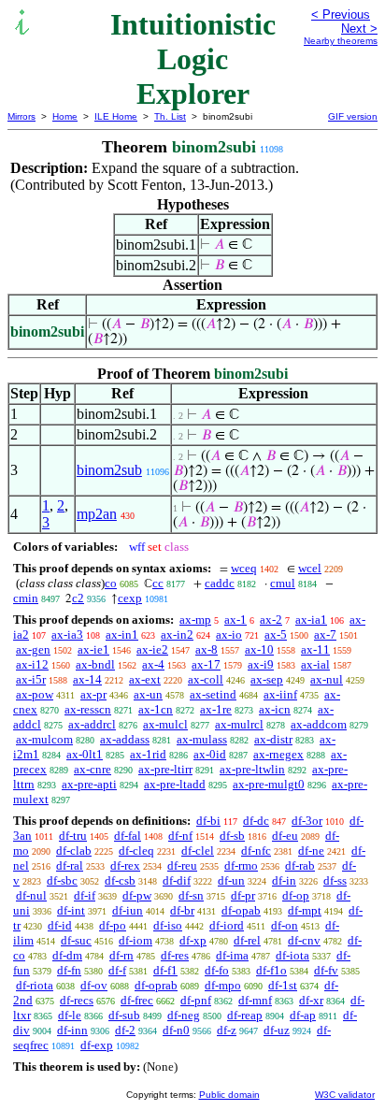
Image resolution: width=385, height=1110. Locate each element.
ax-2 (271, 620)
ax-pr (93, 694)
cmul (282, 583)
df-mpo (223, 985)
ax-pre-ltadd (175, 784)
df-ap (303, 1015)
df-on (284, 925)
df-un (231, 880)
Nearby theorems (341, 41)
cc (158, 583)
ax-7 (325, 634)
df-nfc (256, 850)
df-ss (335, 880)
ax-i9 (261, 664)
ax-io (229, 634)
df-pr (243, 895)
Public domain (229, 1094)
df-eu (285, 836)
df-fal (127, 836)
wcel (309, 568)
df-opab (241, 910)
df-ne (311, 850)
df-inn (72, 1030)
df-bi (208, 821)
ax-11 (315, 649)
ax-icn (275, 709)
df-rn (121, 955)
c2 (78, 598)
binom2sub (109, 470)
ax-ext (145, 679)
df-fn (69, 970)
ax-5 (275, 634)
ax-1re (216, 709)
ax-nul (326, 679)
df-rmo (241, 865)
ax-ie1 (93, 649)
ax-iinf (280, 694)
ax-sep (266, 679)
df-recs (76, 1000)
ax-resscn (87, 709)
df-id (60, 925)
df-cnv (304, 940)
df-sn (191, 895)
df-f (117, 970)
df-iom (135, 940)
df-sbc (62, 880)
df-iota (292, 955)
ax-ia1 (311, 620)
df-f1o (271, 970)
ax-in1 (122, 634)
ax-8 (206, 649)
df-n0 (176, 1030)
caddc (220, 583)
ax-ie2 (152, 649)
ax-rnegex (278, 754)
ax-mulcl (165, 724)
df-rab (300, 865)
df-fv (326, 970)
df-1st (282, 985)
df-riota (34, 985)
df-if (84, 895)
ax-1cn (155, 709)
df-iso (167, 925)
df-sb (232, 836)
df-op (295, 895)
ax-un (148, 694)
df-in (284, 880)
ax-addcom (319, 724)
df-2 (125, 1030)
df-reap (245, 1015)
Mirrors (21, 116)
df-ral (69, 865)
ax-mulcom (44, 739)
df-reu (182, 865)
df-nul (31, 895)
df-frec (137, 1000)
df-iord (226, 925)
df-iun (127, 910)
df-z (226, 1030)
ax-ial (315, 664)
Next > (359, 29)
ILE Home (115, 116)
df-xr (311, 1000)
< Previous (340, 14)
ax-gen (33, 649)
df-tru (73, 836)
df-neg (183, 1015)
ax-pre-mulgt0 (269, 784)
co (111, 583)
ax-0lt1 (84, 754)
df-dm (67, 955)
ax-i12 (32, 664)
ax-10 (259, 649)
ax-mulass (202, 739)
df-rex (125, 865)
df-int (71, 910)
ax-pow (34, 694)
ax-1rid (148, 754)
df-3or (307, 821)
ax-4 (153, 664)
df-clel (197, 850)
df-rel (247, 940)
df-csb (120, 880)
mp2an (97, 514)
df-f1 (165, 970)
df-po (112, 925)
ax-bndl (95, 664)
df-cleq (136, 850)
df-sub (124, 1015)
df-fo (217, 970)
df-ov (93, 985)
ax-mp (195, 620)
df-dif (177, 880)
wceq (244, 568)
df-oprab (156, 985)
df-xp (193, 940)
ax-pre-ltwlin (252, 769)
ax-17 (206, 664)
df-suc (76, 940)
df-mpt (304, 910)
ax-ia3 (67, 634)
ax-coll (205, 679)
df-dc (256, 821)
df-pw (136, 895)
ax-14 (87, 679)
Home (65, 116)
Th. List (170, 116)
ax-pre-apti (89, 784)
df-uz (277, 1030)
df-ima (232, 955)
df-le (69, 1015)
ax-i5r (31, 679)
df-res (175, 955)
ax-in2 (177, 634)
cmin (25, 598)
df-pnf (195, 1000)
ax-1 (235, 620)
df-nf (180, 836)
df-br (182, 910)
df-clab (74, 850)
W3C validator (345, 1094)
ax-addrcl (92, 724)
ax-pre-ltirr (165, 769)
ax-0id (209, 754)
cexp (130, 598)
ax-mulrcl (239, 724)
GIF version (353, 116)
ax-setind (213, 694)
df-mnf (255, 1000)
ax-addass (125, 739)
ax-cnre (92, 769)
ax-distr (273, 739)
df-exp (96, 1045)
